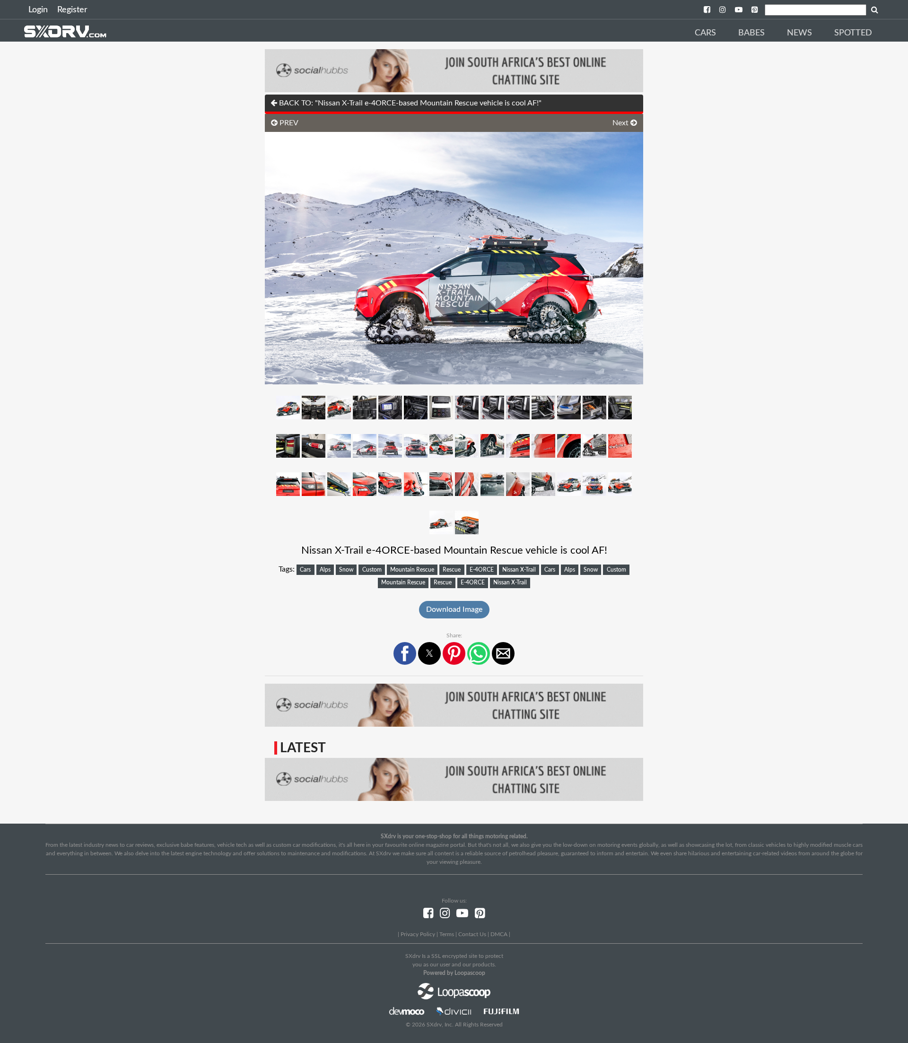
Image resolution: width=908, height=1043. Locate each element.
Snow (346, 570)
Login (38, 10)
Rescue (452, 570)
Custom (372, 570)
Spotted (853, 33)
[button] (404, 653)
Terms (446, 934)
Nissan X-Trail (519, 570)
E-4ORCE (482, 570)
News (799, 33)
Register (72, 10)
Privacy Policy (418, 934)
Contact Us (472, 934)
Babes (751, 33)
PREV (288, 123)
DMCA (498, 934)
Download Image (454, 609)
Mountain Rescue (412, 570)
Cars (705, 33)
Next (621, 123)
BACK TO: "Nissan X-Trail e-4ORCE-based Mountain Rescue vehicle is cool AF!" (409, 103)
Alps (325, 570)
